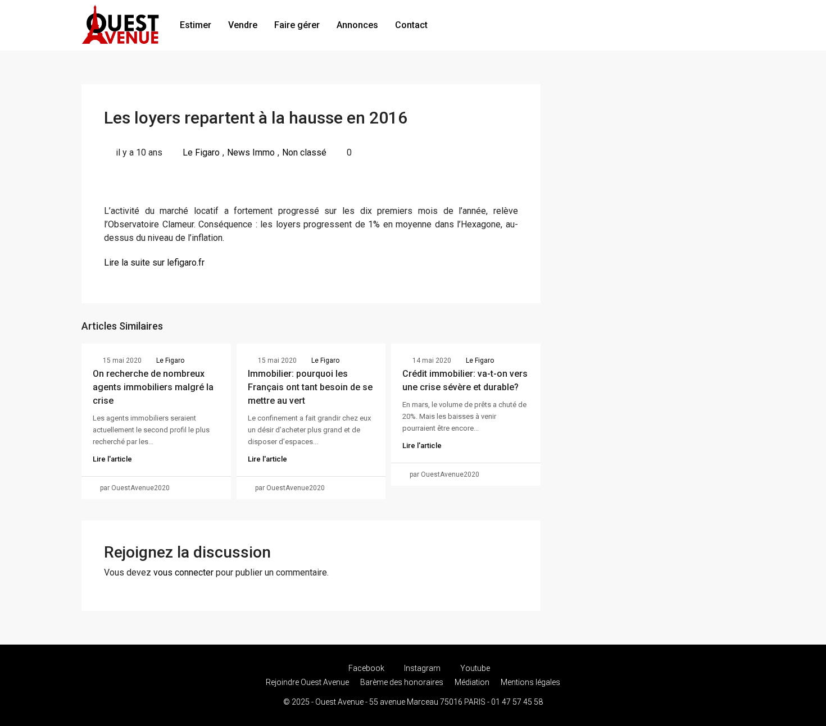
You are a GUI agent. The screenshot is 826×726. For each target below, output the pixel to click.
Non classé (304, 152)
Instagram (422, 668)
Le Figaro (201, 152)
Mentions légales (530, 682)
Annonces (357, 25)
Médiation (472, 682)
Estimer (195, 25)
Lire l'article (112, 459)
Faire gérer (297, 25)
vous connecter (183, 572)
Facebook (366, 668)
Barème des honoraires (401, 682)
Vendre (242, 25)
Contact (411, 25)
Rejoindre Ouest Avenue (307, 682)
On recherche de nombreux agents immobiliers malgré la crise (153, 387)
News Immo (251, 152)
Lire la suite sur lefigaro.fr (154, 262)
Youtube (474, 668)
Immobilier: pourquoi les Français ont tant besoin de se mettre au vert (310, 387)
